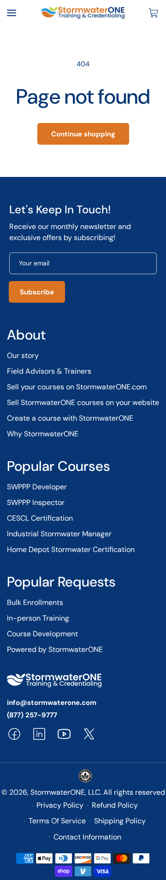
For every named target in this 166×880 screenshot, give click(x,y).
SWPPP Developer (37, 487)
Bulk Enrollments (35, 602)
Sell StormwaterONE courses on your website (83, 402)
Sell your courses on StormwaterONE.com (77, 387)
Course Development (42, 634)
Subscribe (37, 292)
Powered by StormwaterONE (55, 649)
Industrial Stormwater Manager (59, 534)
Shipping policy (120, 821)
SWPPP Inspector (36, 502)
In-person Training (38, 618)
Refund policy (115, 805)
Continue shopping (83, 134)
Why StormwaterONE (42, 434)
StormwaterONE (57, 792)
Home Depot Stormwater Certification (71, 549)
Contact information (87, 837)
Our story (23, 355)
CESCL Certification (40, 518)
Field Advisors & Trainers (49, 371)
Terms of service (57, 821)
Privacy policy (59, 805)
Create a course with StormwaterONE (70, 418)
